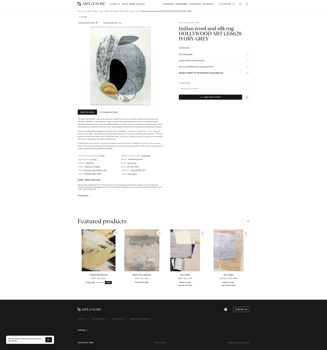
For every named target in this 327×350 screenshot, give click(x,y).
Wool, (88, 163)
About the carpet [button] (87, 112)
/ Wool (121, 11)
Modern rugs (101, 170)
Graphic (97, 166)
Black (134, 174)
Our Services (195, 4)
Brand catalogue (137, 4)
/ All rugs (86, 11)
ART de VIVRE (133, 166)
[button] (214, 88)
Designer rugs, (89, 170)
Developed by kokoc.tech (238, 342)
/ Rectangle (129, 11)
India (102, 155)
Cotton (93, 159)
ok (48, 340)
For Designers (181, 4)
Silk (92, 163)
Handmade (145, 155)
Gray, (129, 174)
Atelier (125, 4)
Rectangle (131, 163)
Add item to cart (212, 97)
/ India (105, 11)
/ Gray (136, 11)
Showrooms (168, 4)
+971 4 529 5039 (225, 4)
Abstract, (89, 166)
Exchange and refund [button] (109, 112)
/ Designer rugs (96, 11)
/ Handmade (113, 11)
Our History (208, 4)
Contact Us (241, 309)
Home (80, 11)
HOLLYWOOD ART (138, 170)
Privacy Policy (160, 342)
